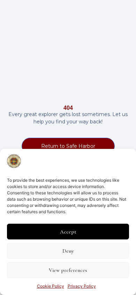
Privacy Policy (82, 286)
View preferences (68, 270)
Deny (68, 251)
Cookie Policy (50, 286)
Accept (68, 232)
